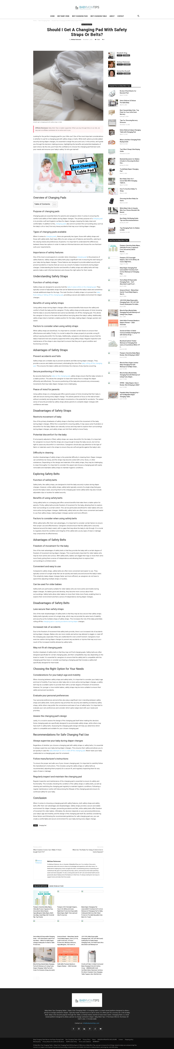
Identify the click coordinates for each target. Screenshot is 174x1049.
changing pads (61, 224)
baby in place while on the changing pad (81, 287)
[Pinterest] (87, 44)
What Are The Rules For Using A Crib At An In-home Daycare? (87, 851)
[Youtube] (101, 1029)
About (112, 16)
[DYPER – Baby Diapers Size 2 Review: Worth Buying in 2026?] (113, 385)
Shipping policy (129, 1039)
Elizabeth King (122, 53)
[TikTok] (95, 1029)
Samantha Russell (123, 71)
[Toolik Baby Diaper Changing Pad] (111, 171)
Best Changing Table (99, 16)
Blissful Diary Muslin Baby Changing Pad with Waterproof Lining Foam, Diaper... (130, 312)
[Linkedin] (84, 1029)
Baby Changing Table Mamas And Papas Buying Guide (48, 1039)
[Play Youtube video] (68, 173)
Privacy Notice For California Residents (53, 1041)
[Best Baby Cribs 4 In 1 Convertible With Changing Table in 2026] (111, 181)
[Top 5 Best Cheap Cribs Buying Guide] (111, 151)
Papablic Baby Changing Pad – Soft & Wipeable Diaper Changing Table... (129, 394)
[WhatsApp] (92, 44)
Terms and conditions (85, 1041)
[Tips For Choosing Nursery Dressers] (112, 122)
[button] (138, 16)
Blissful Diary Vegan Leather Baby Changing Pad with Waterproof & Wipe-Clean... (129, 364)
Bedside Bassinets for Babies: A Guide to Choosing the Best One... (130, 161)
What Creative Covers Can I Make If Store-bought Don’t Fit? (47, 851)
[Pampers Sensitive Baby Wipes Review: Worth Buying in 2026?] (113, 355)
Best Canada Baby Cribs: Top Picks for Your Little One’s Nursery (129, 112)
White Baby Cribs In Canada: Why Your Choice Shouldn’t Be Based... (129, 210)
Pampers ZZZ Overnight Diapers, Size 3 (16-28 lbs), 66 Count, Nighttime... (129, 259)
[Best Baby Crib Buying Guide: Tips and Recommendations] (111, 220)
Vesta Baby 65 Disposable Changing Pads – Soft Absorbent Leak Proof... (128, 282)
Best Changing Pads (80, 16)
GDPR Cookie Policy (71, 1041)
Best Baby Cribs (63, 16)
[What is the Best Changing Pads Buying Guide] (111, 142)
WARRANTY (96, 1041)
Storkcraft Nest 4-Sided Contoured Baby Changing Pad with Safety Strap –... (130, 333)
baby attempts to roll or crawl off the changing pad (67, 751)
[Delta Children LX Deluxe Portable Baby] (113, 103)
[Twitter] (82, 44)
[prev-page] (34, 978)
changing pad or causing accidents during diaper (60, 621)
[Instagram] (79, 1029)
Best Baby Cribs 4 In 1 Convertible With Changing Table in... (128, 181)
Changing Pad (42, 825)
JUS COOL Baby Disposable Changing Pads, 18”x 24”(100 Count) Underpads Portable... (129, 302)
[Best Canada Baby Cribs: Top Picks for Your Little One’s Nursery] (111, 112)
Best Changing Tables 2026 (73, 1039)
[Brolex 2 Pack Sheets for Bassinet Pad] (111, 93)
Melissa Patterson (76, 39)
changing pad (98, 218)
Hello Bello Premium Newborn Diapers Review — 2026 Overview (129, 322)
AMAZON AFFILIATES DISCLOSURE (107, 1039)
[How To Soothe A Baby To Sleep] (113, 191)
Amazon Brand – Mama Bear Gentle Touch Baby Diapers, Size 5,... (129, 292)
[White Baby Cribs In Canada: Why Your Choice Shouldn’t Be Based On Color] (113, 210)
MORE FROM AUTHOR (56, 886)
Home (52, 16)
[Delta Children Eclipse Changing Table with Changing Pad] (111, 132)
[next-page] (37, 978)
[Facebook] (78, 44)
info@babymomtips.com (91, 1023)
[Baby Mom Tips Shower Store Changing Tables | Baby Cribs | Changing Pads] (87, 7)
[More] (96, 44)
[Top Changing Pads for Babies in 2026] (111, 230)
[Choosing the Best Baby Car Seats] (111, 201)
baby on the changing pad (61, 376)
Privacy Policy (86, 1039)
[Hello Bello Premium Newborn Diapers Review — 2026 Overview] (68, 954)
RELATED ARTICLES (40, 886)
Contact (120, 16)
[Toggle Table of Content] (53, 204)
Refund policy (37, 1041)
